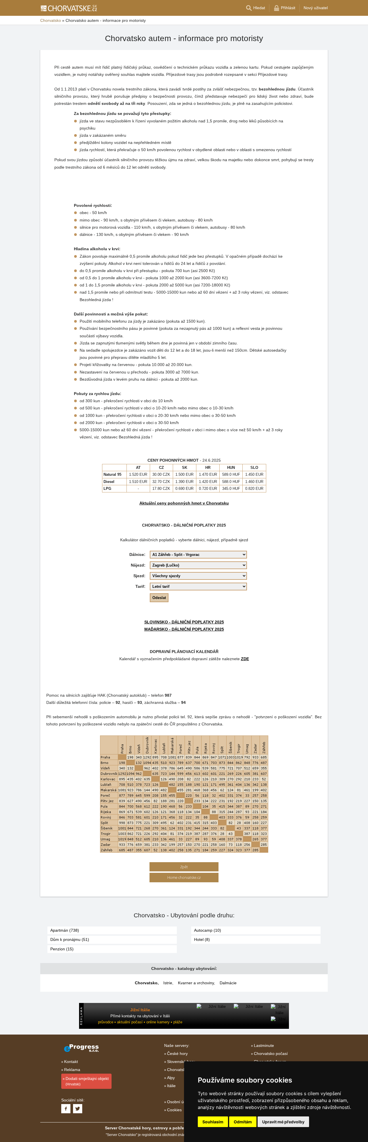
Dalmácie (228, 983)
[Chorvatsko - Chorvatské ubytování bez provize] (68, 8)
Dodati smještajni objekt (87, 1081)
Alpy (171, 1077)
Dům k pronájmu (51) (69, 939)
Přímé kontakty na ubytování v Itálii (140, 1016)
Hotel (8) (202, 939)
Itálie (171, 1085)
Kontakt (71, 1061)
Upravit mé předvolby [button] (283, 1121)
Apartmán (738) (64, 930)
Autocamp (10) (207, 930)
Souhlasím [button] (212, 1121)
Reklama (72, 1069)
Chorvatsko (146, 983)
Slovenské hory (181, 1061)
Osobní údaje (179, 1101)
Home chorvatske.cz (184, 877)
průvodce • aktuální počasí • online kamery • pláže (140, 1022)
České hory (177, 1053)
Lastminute (264, 1045)
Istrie (167, 983)
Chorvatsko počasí (271, 1053)
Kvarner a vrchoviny (196, 983)
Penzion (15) (62, 949)
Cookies (174, 1110)
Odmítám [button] (243, 1121)
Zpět (184, 866)
